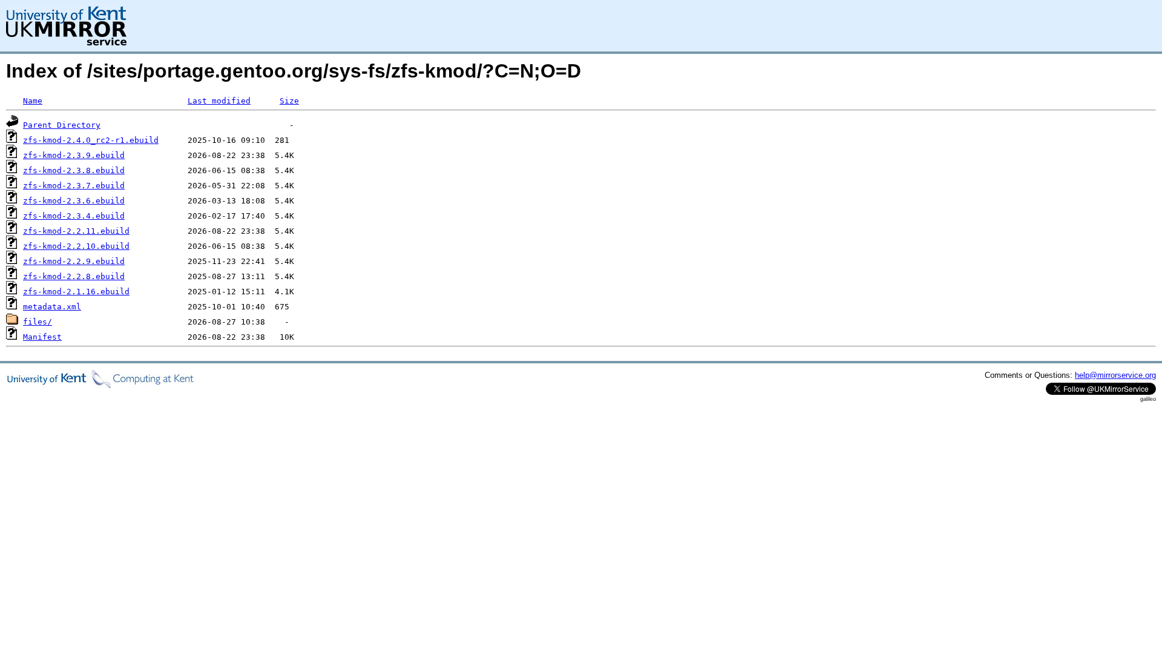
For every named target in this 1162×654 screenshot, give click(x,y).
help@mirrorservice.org (1115, 375)
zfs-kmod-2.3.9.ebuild (74, 155)
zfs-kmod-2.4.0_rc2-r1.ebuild (91, 140)
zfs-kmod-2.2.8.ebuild (74, 276)
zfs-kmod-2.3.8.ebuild (74, 170)
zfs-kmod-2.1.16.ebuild (76, 291)
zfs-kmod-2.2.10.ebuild (76, 246)
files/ (37, 321)
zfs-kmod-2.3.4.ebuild (74, 215)
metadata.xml (52, 306)
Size (289, 100)
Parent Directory (61, 125)
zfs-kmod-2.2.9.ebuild (74, 261)
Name (32, 100)
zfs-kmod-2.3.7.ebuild (74, 185)
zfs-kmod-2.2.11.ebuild (76, 231)
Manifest (42, 337)
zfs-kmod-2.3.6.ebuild (74, 200)
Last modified (219, 100)
